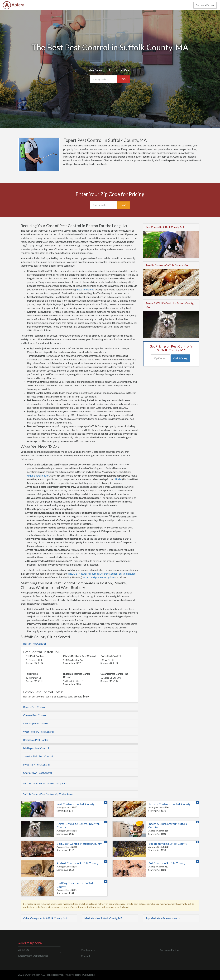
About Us (23, 949)
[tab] (79, 643)
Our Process (88, 950)
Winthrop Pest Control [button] (35, 723)
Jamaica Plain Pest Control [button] (38, 756)
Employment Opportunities (33, 955)
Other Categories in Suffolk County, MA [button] (45, 918)
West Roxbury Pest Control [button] (38, 731)
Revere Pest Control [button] (34, 706)
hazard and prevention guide (98, 577)
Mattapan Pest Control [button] (36, 748)
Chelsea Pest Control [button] (34, 715)
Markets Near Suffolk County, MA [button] (103, 918)
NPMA (118, 479)
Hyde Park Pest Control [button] (36, 764)
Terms (78, 974)
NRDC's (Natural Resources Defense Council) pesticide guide (101, 573)
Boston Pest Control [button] (34, 643)
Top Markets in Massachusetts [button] (163, 918)
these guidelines (85, 289)
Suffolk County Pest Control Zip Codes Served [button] (48, 794)
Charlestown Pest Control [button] (37, 772)
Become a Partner (205, 5)
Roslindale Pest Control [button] (36, 739)
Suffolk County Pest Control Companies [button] (45, 783)
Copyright (89, 974)
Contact (85, 955)
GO (124, 79)
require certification (38, 475)
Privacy (68, 974)
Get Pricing (180, 358)
